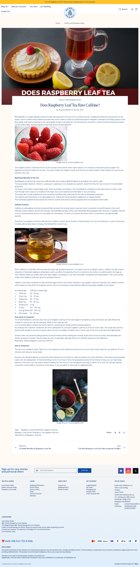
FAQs (31, 491)
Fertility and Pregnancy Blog (74, 23)
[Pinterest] (119, 433)
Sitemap (33, 496)
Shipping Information (37, 485)
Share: (109, 433)
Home (58, 23)
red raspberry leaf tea (50, 433)
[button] (136, 9)
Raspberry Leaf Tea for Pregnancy (28, 433)
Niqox (136, 564)
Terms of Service (36, 493)
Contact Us (62, 485)
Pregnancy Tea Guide (9, 489)
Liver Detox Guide (8, 485)
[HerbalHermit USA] (70, 13)
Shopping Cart (91, 489)
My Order (89, 487)
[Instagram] (128, 471)
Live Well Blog (45, 7)
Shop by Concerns (18, 7)
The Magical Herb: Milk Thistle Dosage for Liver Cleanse (21, 525)
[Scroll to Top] (135, 555)
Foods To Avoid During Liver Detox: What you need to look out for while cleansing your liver (33, 527)
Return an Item (63, 489)
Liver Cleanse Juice (8, 531)
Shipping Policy (63, 487)
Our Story (34, 7)
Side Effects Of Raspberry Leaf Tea (28, 435)
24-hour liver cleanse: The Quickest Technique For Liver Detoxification (26, 529)
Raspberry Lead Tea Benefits (32, 430)
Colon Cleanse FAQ (92, 493)
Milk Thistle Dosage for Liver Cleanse (14, 523)
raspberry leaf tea (50, 430)
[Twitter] (124, 433)
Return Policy (34, 487)
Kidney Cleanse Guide (9, 487)
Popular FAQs (90, 491)
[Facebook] (115, 433)
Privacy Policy (35, 489)
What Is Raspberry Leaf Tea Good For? (38, 341)
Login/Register (91, 485)
